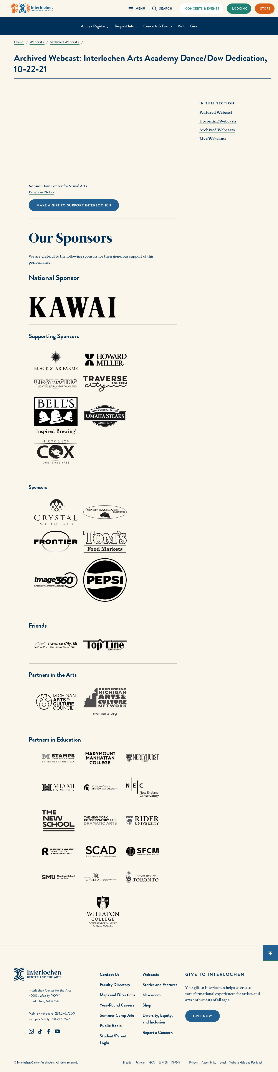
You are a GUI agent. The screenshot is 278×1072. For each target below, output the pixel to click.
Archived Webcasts (217, 129)
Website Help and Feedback (245, 1062)
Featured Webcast (215, 112)
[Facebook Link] (48, 1031)
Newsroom (151, 995)
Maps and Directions (117, 995)
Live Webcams (212, 138)
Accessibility (209, 1062)
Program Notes (41, 192)
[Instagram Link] (31, 1031)
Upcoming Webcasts (218, 121)
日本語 (163, 1062)
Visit (181, 26)
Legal (223, 1062)
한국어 (175, 1062)
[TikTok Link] (40, 1031)
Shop (146, 1005)
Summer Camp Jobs (117, 1015)
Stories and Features (159, 984)
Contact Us (109, 974)
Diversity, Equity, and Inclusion (157, 1018)
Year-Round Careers (117, 1005)
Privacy (193, 1062)
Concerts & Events (157, 26)
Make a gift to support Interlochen (73, 205)
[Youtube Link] (57, 1031)
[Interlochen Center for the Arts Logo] (32, 8)
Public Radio (111, 1025)
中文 (152, 1062)
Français (141, 1062)
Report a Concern (157, 1032)
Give (193, 26)
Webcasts (150, 974)
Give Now (202, 1016)
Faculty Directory (115, 984)
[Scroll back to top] (270, 953)
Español (127, 1062)
